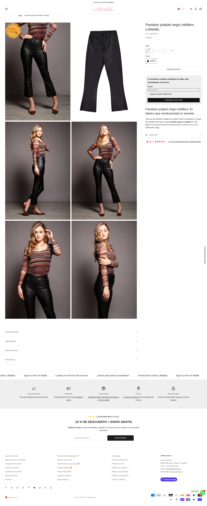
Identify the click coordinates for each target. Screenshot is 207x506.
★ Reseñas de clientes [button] (205, 255)
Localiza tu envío (11, 456)
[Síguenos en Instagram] (17, 488)
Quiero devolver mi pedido (15, 460)
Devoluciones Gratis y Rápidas (120, 375)
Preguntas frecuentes (13, 464)
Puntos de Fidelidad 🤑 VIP (68, 456)
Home (20, 15)
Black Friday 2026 (64, 472)
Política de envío (118, 464)
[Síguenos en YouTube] (34, 488)
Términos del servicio (120, 460)
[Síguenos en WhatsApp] (51, 488)
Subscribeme (120, 438)
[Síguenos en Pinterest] (29, 488)
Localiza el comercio (131, 397)
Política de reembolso (120, 476)
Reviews (8, 479)
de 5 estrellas (107, 2)
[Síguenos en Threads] (23, 488)
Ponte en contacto (12, 468)
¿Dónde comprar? (64, 476)
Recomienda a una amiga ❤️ (68, 464)
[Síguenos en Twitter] (12, 488)
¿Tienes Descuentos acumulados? (80, 375)
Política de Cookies (119, 468)
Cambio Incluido (103, 394)
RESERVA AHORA (173, 69)
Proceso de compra (64, 460)
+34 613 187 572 (175, 472)
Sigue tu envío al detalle (155, 375)
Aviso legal (116, 456)
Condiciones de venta (13, 472)
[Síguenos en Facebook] (6, 488)
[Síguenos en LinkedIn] (45, 488)
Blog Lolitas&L (63, 479)
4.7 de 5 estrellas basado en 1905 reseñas (184, 142)
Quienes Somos (11, 476)
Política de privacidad (120, 472)
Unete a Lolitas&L (118, 479)
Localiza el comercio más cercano (39, 375)
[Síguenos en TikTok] (40, 488)
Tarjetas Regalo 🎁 (64, 468)
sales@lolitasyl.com (173, 469)
